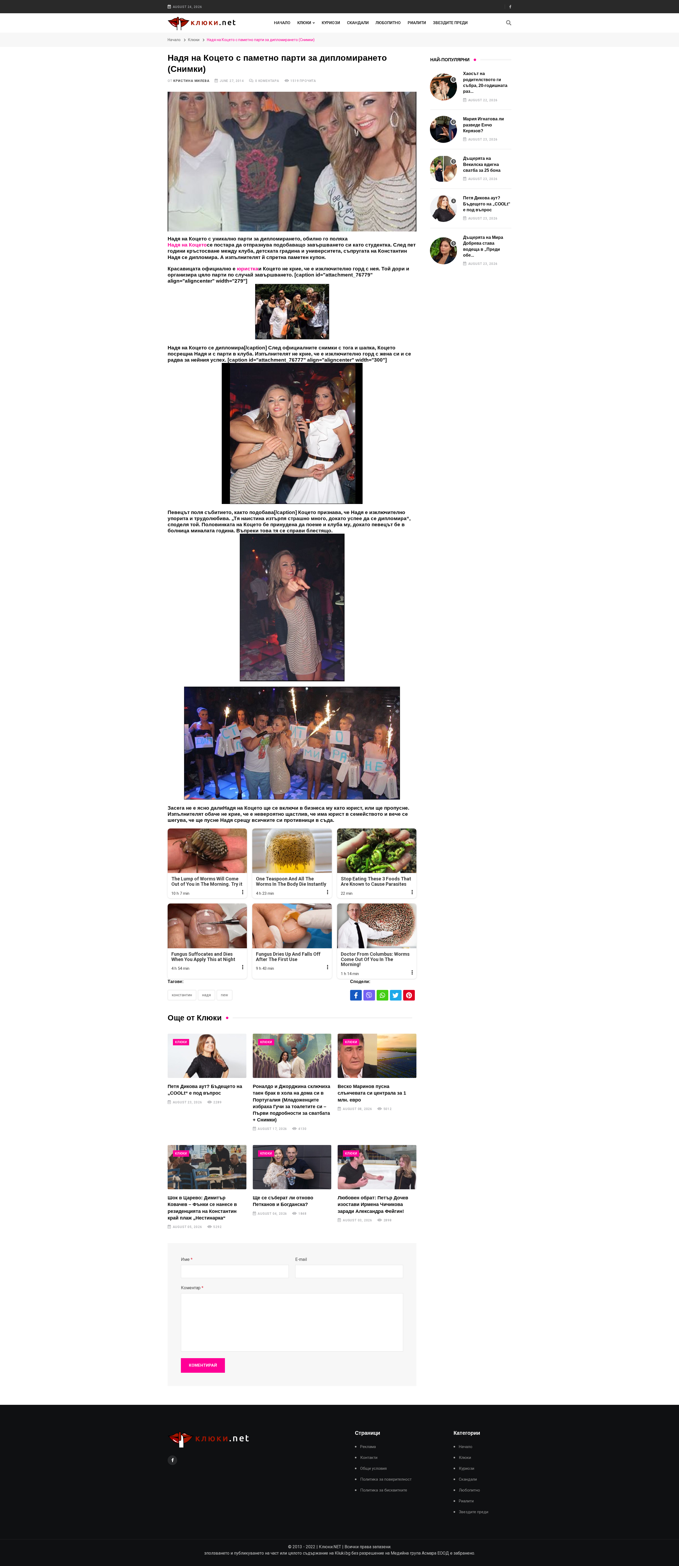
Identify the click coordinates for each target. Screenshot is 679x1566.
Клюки (304, 22)
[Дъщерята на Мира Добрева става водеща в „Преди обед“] (443, 251)
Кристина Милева (191, 81)
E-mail (301, 1259)
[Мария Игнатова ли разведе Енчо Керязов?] (443, 129)
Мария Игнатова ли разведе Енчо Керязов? (483, 125)
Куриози (331, 22)
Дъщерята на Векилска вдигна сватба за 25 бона (481, 164)
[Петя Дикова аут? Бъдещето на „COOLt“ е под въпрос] (207, 1056)
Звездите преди (450, 22)
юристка (247, 268)
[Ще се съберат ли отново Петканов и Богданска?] (292, 1167)
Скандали (358, 22)
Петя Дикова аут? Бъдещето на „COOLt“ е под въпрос (486, 204)
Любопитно (388, 22)
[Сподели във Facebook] (356, 995)
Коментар (192, 1287)
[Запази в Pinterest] (409, 995)
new (224, 995)
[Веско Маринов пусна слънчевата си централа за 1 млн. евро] (377, 1056)
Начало (282, 22)
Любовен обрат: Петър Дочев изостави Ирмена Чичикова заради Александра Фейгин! (373, 1204)
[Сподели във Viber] (369, 995)
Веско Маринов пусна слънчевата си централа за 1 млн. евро (372, 1093)
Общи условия (373, 1469)
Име (187, 1259)
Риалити (417, 22)
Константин (182, 995)
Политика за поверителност (386, 1479)
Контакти (368, 1458)
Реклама (368, 1447)
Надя (206, 995)
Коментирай (203, 1365)
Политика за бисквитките (383, 1490)
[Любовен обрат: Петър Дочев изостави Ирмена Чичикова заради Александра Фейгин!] (377, 1167)
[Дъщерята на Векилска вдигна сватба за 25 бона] (443, 169)
